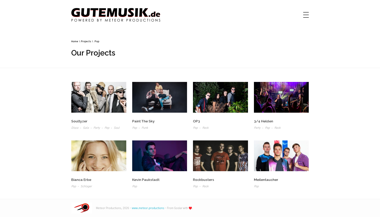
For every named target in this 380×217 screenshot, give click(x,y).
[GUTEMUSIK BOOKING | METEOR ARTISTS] (81, 208)
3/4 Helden (263, 121)
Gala (86, 128)
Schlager (86, 186)
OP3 (196, 121)
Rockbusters (203, 180)
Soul (117, 128)
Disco (74, 128)
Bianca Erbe (81, 180)
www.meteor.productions (148, 208)
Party (96, 128)
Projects (86, 41)
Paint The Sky (143, 121)
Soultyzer (79, 121)
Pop (106, 128)
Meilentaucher (266, 180)
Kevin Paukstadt (146, 180)
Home (74, 41)
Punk (145, 128)
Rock (205, 128)
